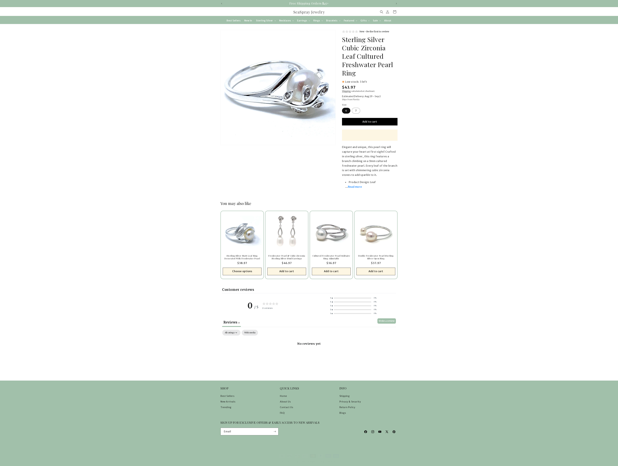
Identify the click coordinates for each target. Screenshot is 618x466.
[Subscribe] (274, 431)
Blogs (342, 412)
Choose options (242, 271)
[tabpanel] (309, 354)
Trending (225, 407)
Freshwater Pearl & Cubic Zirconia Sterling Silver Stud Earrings (286, 257)
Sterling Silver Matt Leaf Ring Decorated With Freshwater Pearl (242, 257)
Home (283, 396)
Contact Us (286, 407)
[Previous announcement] (221, 3)
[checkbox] (250, 333)
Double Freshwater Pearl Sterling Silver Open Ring (376, 257)
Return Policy (347, 407)
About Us (285, 401)
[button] (381, 11)
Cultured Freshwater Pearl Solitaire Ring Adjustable (331, 257)
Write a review (387, 320)
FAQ (282, 412)
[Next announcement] (396, 3)
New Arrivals (227, 401)
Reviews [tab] (231, 322)
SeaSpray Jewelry (308, 462)
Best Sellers (227, 396)
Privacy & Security (350, 401)
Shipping (346, 91)
